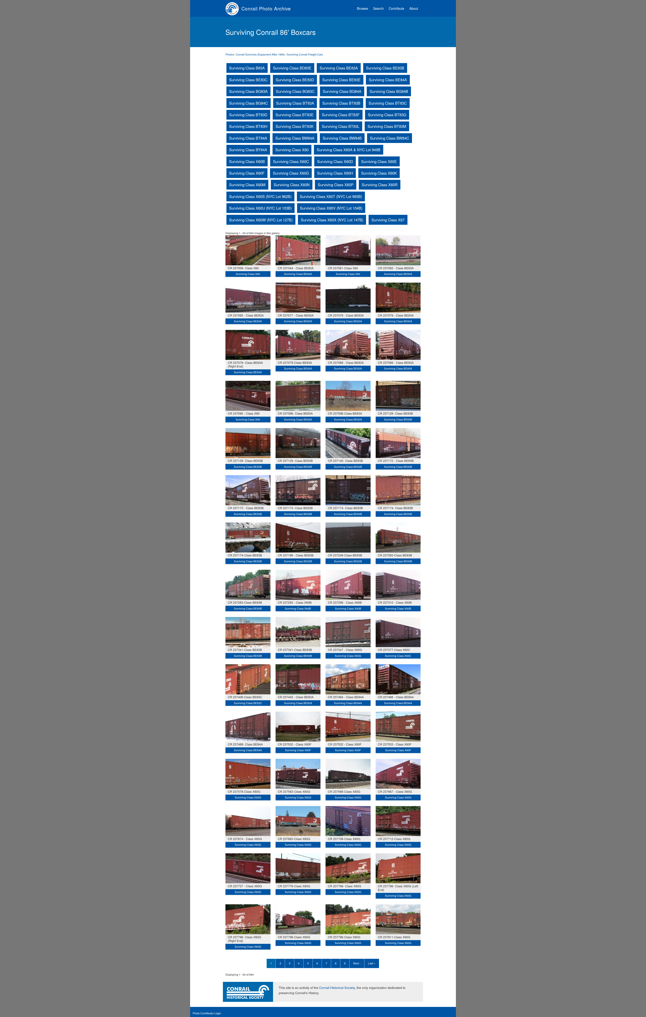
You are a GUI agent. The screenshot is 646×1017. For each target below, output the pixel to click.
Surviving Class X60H (335, 173)
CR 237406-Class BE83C (245, 697)
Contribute (396, 8)
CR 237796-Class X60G (294, 937)
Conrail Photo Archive (266, 8)
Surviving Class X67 (388, 219)
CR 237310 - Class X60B (395, 602)
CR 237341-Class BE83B (245, 649)
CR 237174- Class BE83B (345, 508)
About (413, 8)
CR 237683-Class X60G (294, 839)
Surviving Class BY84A (248, 149)
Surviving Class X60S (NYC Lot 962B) (260, 196)
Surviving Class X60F (247, 173)
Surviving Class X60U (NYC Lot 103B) (260, 208)
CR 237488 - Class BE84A (396, 697)
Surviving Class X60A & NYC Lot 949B (348, 149)
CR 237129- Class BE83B (395, 413)
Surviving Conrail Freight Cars (305, 54)
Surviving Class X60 (292, 149)
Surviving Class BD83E (292, 67)
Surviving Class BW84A (294, 138)
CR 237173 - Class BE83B (246, 508)
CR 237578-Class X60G (244, 791)
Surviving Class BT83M (387, 126)
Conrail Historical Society (337, 987)
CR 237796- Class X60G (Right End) (244, 939)
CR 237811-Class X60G (394, 937)
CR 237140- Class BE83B (345, 460)
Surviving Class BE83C (248, 79)
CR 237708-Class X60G (344, 839)
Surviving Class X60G (291, 173)
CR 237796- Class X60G (344, 886)
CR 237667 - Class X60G (395, 791)
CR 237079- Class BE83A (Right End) (245, 364)
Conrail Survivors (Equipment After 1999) (260, 54)
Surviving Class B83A (247, 67)
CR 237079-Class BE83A (295, 362)
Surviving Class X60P (335, 184)
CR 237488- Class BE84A (245, 744)
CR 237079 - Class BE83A (346, 315)
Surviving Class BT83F (341, 114)
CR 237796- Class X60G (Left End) (398, 888)
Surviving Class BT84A (248, 138)
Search (378, 8)
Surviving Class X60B (247, 161)
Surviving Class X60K (379, 173)
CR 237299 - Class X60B (345, 602)
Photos (229, 54)
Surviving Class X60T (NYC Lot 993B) (331, 196)
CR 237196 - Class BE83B (296, 555)
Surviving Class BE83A (339, 67)
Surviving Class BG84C (248, 103)
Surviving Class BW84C (389, 138)
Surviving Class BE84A (388, 79)
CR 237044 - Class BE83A (296, 268)
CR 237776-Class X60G (294, 886)
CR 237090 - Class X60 (244, 413)
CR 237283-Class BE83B (395, 555)
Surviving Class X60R (380, 184)
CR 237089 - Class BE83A (346, 362)
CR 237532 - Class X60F (294, 744)
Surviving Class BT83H (248, 126)
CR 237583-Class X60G (294, 791)
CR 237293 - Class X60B (295, 602)
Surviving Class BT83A (295, 103)
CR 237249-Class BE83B (345, 555)
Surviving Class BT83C (388, 103)
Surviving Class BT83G (387, 114)
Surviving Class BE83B (385, 67)
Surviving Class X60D (335, 161)
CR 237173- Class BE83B (295, 508)
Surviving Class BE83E (341, 79)
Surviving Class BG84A (342, 91)
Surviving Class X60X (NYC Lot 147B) (332, 219)
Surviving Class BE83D (295, 79)
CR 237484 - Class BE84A (346, 697)
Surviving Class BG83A (248, 91)
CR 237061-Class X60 (343, 268)
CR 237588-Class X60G (344, 791)
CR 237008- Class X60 (243, 268)
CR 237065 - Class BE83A (396, 268)
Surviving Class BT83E (295, 114)
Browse (362, 8)
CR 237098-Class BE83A (345, 413)
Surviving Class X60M (247, 184)
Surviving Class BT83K (295, 126)
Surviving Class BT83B (341, 103)
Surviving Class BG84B (389, 91)
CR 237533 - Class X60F (394, 744)
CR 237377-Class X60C (394, 649)
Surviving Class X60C (291, 161)
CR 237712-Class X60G (394, 839)
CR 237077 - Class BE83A (296, 315)
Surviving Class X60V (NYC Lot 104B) (331, 208)
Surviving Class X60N (292, 184)
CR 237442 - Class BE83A (296, 697)
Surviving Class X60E (379, 161)
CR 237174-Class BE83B (245, 555)
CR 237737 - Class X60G (245, 886)
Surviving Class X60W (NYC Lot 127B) (261, 219)
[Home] (233, 8)
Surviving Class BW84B (342, 138)
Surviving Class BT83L (340, 126)
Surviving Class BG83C (295, 91)
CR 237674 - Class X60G (245, 839)
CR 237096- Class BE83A (295, 413)
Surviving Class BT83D (248, 114)
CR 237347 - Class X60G (345, 649)
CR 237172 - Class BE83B (396, 460)
